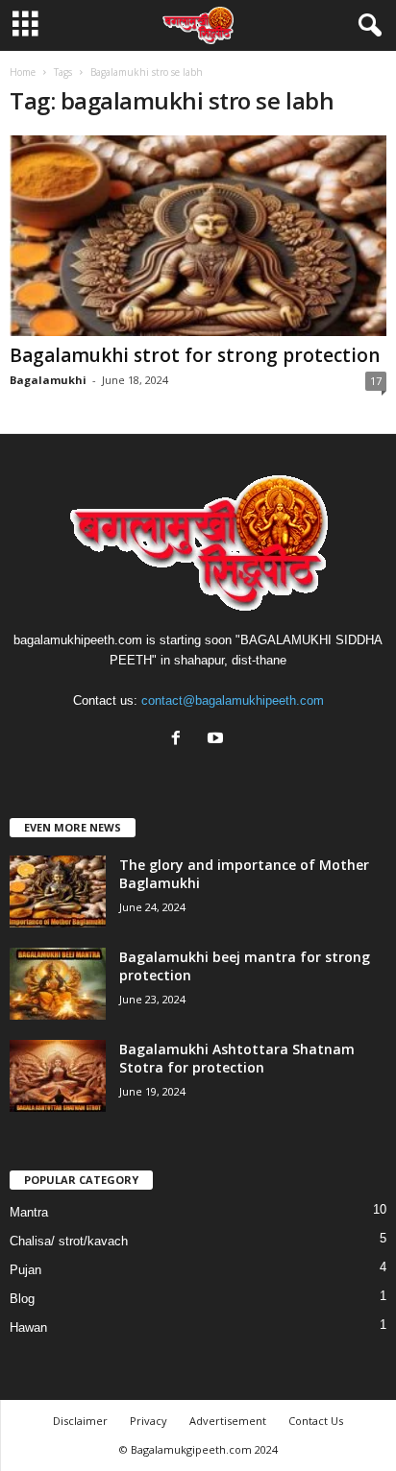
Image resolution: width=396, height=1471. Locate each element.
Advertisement (227, 1420)
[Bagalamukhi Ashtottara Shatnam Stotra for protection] (58, 1076)
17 (376, 381)
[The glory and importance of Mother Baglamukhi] (58, 892)
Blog (22, 1298)
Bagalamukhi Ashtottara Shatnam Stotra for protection (237, 1058)
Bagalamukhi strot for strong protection (195, 355)
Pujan (25, 1270)
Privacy (148, 1420)
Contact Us (315, 1420)
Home (23, 72)
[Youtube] (217, 740)
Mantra (29, 1212)
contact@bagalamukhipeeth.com (232, 700)
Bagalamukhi (48, 380)
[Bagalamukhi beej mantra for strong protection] (58, 984)
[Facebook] (180, 740)
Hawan (28, 1327)
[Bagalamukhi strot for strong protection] (198, 235)
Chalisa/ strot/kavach (69, 1241)
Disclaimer (80, 1420)
